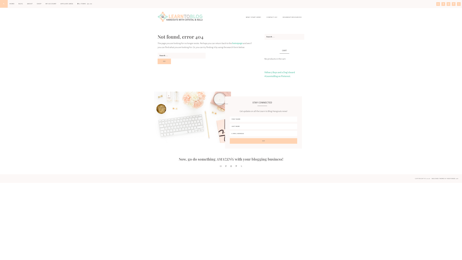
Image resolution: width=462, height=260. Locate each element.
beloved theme (438, 178)
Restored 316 (452, 178)
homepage (237, 43)
